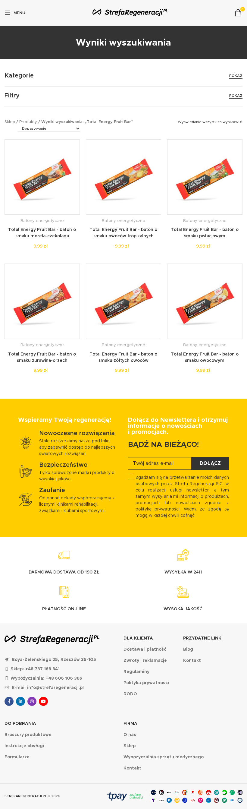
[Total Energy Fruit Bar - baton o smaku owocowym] (204, 301)
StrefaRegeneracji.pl (26, 796)
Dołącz (210, 463)
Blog (188, 649)
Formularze (17, 757)
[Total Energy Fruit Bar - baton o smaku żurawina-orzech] (42, 301)
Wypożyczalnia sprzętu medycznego (164, 757)
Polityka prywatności (146, 682)
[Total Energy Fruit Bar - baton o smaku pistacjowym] (204, 177)
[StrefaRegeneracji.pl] (130, 13)
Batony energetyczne (42, 220)
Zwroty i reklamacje (145, 660)
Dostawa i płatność (145, 649)
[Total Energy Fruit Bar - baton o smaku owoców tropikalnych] (123, 177)
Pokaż (235, 75)
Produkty (28, 121)
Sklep (10, 121)
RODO (130, 694)
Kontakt (192, 660)
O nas (130, 734)
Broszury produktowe (28, 734)
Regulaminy (136, 671)
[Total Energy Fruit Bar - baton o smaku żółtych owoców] (123, 301)
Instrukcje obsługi (24, 745)
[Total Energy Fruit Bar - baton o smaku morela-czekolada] (42, 177)
